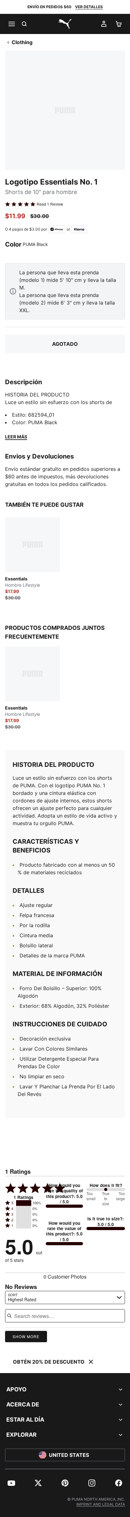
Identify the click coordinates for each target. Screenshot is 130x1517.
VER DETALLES (89, 6)
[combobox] (65, 1297)
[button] (23, 1203)
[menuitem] (11, 1483)
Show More (26, 1336)
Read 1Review (50, 204)
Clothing (22, 42)
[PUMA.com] (65, 24)
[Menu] (11, 24)
